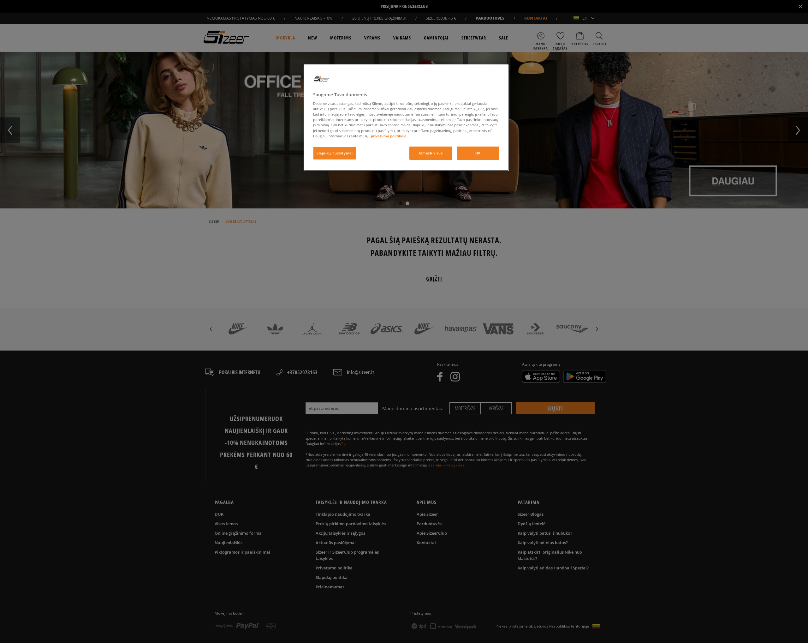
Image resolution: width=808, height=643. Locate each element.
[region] (406, 117)
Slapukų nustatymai (335, 153)
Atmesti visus (431, 153)
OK (478, 153)
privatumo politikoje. (389, 136)
